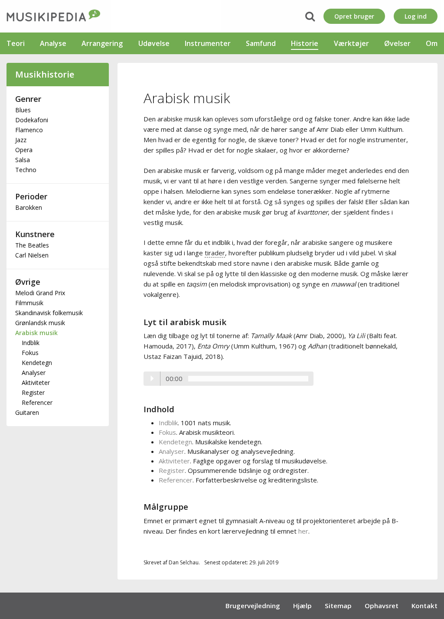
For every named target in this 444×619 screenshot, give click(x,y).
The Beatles (32, 245)
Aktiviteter (36, 382)
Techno (25, 170)
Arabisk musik (36, 333)
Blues (23, 110)
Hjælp (302, 605)
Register (33, 392)
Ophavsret (381, 605)
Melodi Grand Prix (40, 293)
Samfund (261, 43)
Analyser (34, 372)
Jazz (20, 140)
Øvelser (397, 43)
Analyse (53, 43)
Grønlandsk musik (40, 323)
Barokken (28, 207)
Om (431, 43)
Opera (24, 150)
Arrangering (102, 43)
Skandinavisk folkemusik (49, 313)
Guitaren (27, 412)
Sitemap (338, 605)
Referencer (37, 402)
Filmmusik (29, 303)
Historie (304, 43)
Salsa (22, 160)
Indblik (30, 343)
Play (152, 378)
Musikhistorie (44, 74)
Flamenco (29, 130)
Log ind (416, 16)
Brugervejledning (252, 605)
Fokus (30, 353)
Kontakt (424, 605)
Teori (16, 43)
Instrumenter (208, 43)
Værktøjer (351, 43)
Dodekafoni (31, 120)
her (303, 531)
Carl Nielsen (32, 255)
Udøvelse (154, 43)
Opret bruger (354, 16)
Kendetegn (37, 362)
